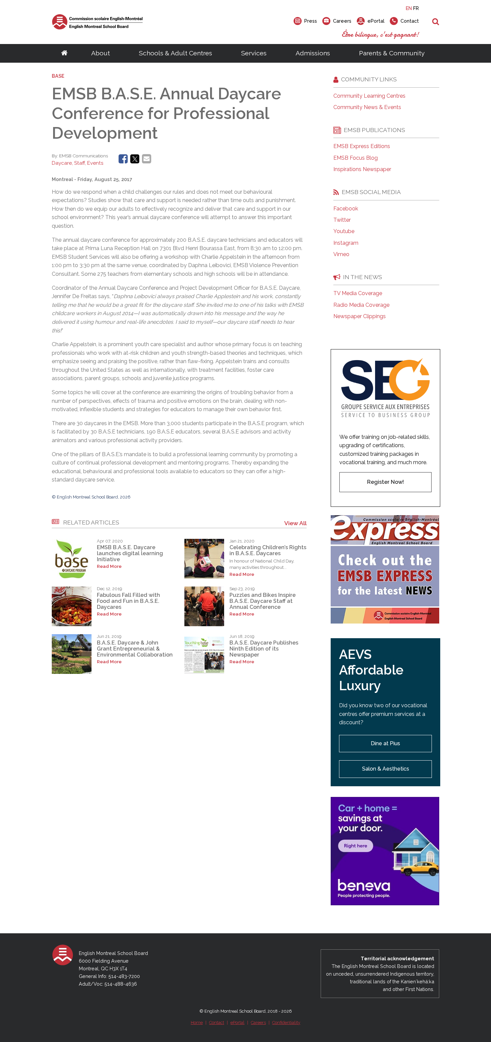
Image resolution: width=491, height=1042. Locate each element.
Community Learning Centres (369, 96)
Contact (216, 1022)
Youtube (343, 231)
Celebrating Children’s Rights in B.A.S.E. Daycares (267, 550)
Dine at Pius (385, 743)
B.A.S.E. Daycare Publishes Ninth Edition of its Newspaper (263, 649)
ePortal (237, 1022)
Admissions (313, 53)
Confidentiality (286, 1022)
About (100, 53)
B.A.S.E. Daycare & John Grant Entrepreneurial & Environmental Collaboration (135, 649)
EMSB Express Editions (361, 146)
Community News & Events (367, 107)
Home (197, 1022)
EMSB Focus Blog (355, 158)
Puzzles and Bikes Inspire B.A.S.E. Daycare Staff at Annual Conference (262, 601)
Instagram (345, 243)
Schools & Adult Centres (175, 53)
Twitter (342, 220)
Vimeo (341, 254)
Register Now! (385, 482)
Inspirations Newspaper (362, 169)
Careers (258, 1022)
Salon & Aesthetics (385, 769)
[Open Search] (435, 22)
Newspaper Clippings (359, 316)
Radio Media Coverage (361, 305)
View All (295, 523)
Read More (109, 566)
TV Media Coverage (357, 293)
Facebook (345, 209)
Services (254, 53)
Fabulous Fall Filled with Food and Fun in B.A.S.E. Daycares (128, 601)
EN (409, 8)
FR (416, 8)
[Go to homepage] (64, 53)
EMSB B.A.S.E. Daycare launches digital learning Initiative (130, 553)
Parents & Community (392, 53)
